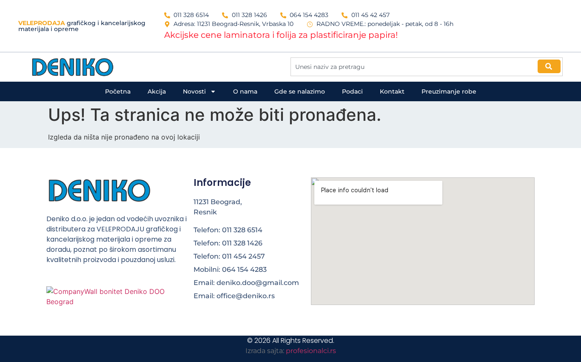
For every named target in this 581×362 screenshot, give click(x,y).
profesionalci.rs (311, 351)
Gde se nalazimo (299, 91)
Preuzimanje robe (449, 91)
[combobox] (426, 66)
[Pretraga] (549, 66)
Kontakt (392, 91)
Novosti (194, 91)
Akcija (157, 91)
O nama (245, 91)
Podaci (352, 91)
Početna (118, 91)
